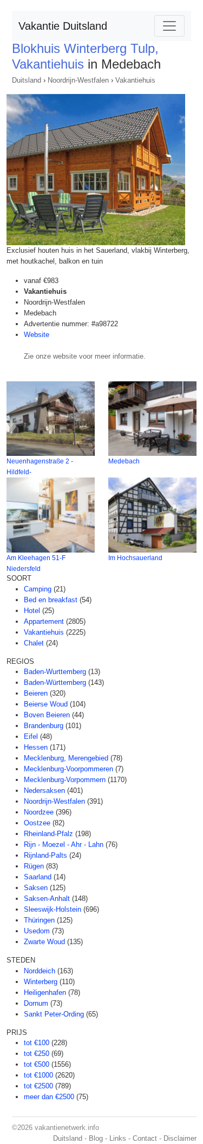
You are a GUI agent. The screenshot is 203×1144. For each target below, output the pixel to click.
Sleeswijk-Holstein (52, 909)
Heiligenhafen (45, 992)
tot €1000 (38, 1075)
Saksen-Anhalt (47, 898)
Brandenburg (43, 726)
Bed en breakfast (50, 600)
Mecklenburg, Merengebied (66, 758)
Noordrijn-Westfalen (78, 80)
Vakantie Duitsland (62, 26)
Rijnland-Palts (45, 855)
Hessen (36, 747)
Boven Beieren (47, 715)
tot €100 (36, 1043)
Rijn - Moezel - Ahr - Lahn (63, 844)
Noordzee (39, 812)
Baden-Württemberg (55, 682)
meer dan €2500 (49, 1097)
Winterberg (40, 982)
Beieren (36, 693)
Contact (145, 1138)
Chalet (34, 643)
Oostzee (37, 823)
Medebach (124, 461)
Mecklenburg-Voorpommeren (68, 769)
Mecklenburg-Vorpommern (65, 780)
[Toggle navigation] (169, 26)
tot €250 (36, 1053)
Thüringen (39, 920)
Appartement (44, 621)
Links (117, 1138)
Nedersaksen (44, 790)
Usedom (37, 931)
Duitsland (26, 80)
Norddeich (39, 971)
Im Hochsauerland (135, 558)
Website (36, 335)
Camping (37, 589)
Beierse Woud (46, 704)
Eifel (31, 736)
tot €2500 (38, 1086)
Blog (96, 1138)
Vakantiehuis (135, 80)
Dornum (36, 1003)
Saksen (36, 888)
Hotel (32, 611)
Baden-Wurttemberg (55, 672)
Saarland (37, 877)
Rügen (34, 866)
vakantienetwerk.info (67, 1127)
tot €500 (36, 1064)
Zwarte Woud (44, 942)
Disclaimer (180, 1138)
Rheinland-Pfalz (48, 834)
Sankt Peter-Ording (54, 1014)
